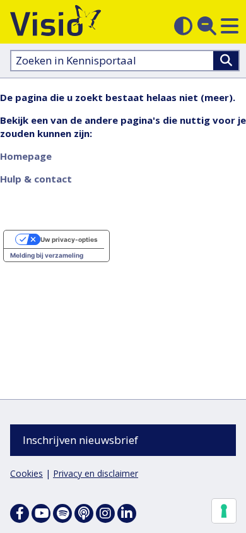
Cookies (26, 473)
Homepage (26, 156)
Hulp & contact (36, 178)
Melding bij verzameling (46, 255)
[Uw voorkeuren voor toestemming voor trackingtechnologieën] (224, 511)
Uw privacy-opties (69, 239)
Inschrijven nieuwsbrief (80, 440)
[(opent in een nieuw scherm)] (41, 513)
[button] (229, 26)
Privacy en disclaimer (95, 473)
